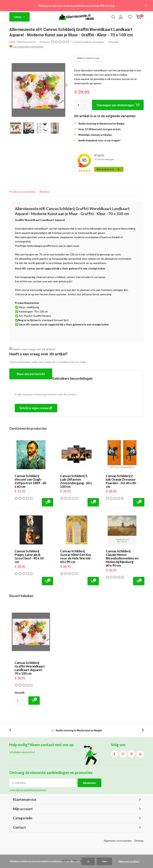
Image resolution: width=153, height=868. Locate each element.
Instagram (123, 754)
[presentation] (63, 85)
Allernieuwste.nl (26, 41)
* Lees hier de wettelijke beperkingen (27, 789)
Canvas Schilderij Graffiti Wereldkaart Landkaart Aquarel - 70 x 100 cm (30, 668)
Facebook (114, 754)
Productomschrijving (22, 191)
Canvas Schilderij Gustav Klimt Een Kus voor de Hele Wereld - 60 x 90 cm (76, 556)
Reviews (45, 191)
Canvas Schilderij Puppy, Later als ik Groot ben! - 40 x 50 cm (29, 556)
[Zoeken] (113, 16)
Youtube (140, 754)
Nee (104, 861)
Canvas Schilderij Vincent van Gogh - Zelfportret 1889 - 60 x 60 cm (30, 481)
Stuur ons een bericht (31, 374)
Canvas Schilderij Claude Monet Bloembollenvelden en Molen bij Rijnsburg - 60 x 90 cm (122, 558)
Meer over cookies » (129, 861)
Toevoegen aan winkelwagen (47, 502)
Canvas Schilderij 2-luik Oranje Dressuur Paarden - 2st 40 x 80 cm (121, 481)
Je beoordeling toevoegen (89, 41)
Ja (88, 861)
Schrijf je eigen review (34, 408)
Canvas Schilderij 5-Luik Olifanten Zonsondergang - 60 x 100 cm (76, 481)
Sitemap (139, 840)
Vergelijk (113, 41)
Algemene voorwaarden (118, 840)
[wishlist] (130, 16)
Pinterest (131, 754)
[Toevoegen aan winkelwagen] (34, 700)
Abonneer (89, 782)
